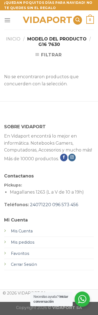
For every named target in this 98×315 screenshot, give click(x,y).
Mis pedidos (22, 242)
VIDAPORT (46, 20)
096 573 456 (65, 204)
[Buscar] (77, 20)
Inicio (13, 39)
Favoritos (20, 253)
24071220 (40, 204)
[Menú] (7, 20)
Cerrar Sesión (24, 264)
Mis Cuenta (22, 231)
